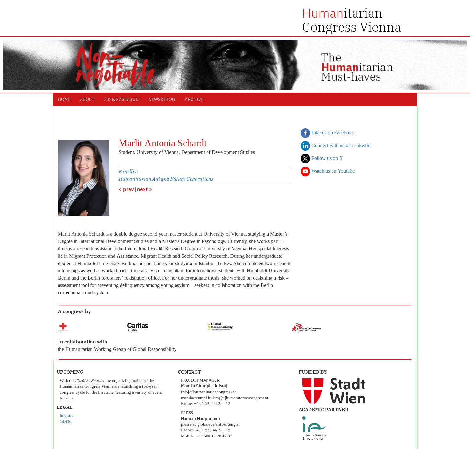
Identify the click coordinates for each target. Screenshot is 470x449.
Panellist (128, 171)
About (87, 100)
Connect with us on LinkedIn (340, 145)
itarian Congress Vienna (351, 19)
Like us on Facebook (332, 133)
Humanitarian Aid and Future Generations (166, 179)
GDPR (65, 422)
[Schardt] (83, 178)
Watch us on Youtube (332, 171)
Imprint (66, 416)
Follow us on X (326, 158)
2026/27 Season (121, 100)
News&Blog (161, 100)
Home (64, 100)
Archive (194, 100)
